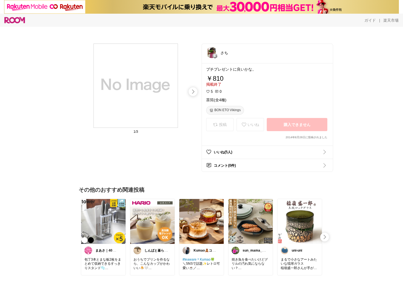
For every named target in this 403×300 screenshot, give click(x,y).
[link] (103, 221)
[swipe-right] (193, 91)
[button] (211, 52)
